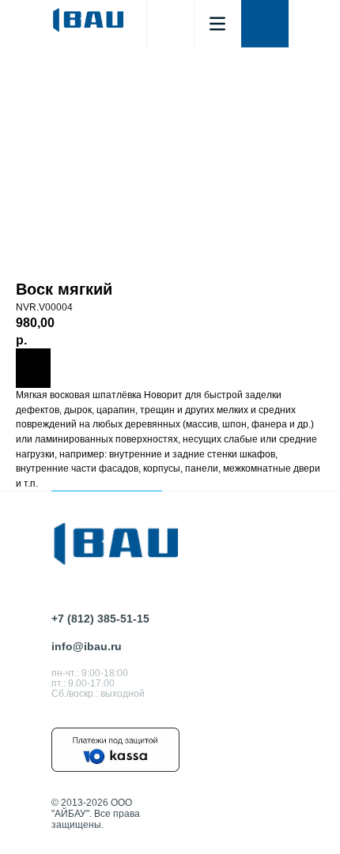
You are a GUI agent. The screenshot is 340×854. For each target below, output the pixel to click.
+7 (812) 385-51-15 (100, 618)
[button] (265, 23)
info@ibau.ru (86, 646)
